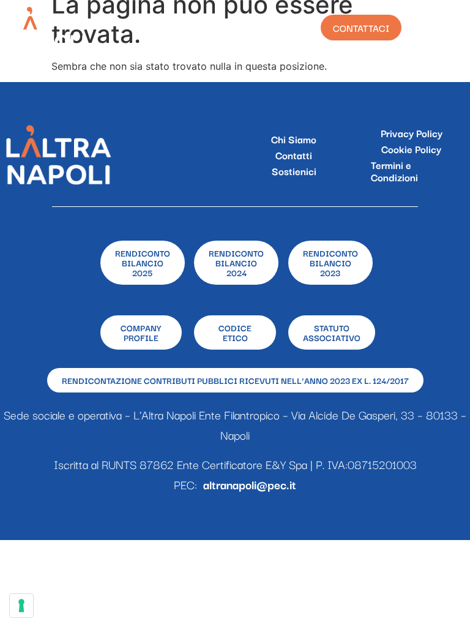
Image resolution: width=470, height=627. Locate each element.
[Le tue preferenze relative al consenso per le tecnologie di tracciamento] (21, 605)
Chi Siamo (293, 139)
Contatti (293, 155)
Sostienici (294, 171)
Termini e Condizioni (394, 171)
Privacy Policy (411, 133)
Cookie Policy (411, 149)
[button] (447, 28)
